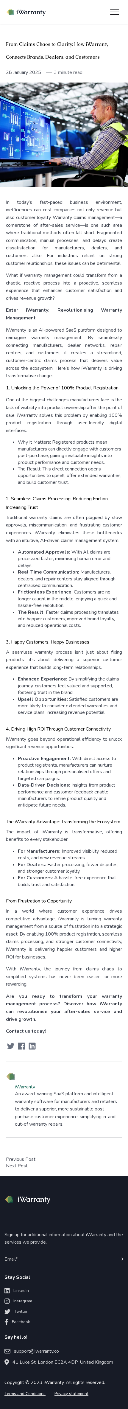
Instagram (22, 1301)
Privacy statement (71, 1393)
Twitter (21, 1311)
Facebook (21, 1322)
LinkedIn (21, 1290)
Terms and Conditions (25, 1393)
